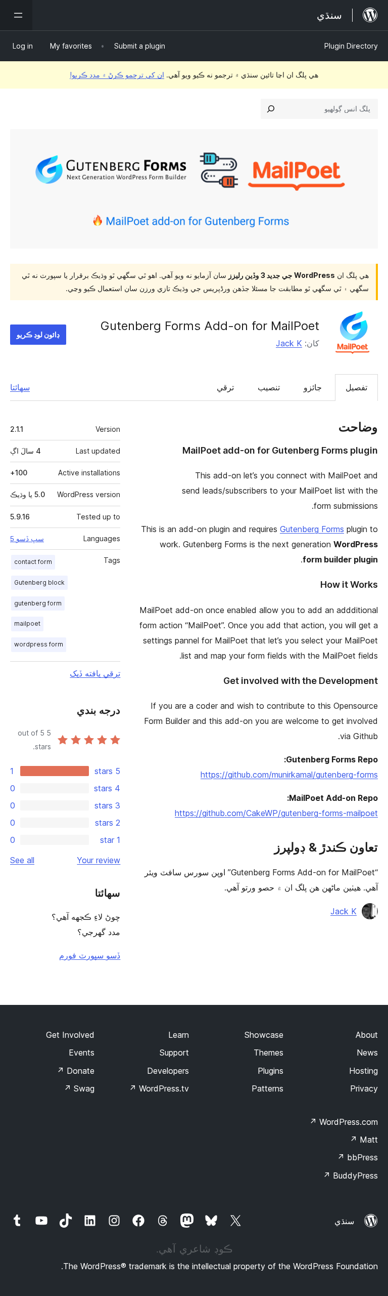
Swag (79, 1088)
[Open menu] (16, 15)
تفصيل (356, 387)
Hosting (363, 1071)
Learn (178, 1035)
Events (81, 1052)
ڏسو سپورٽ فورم (89, 955)
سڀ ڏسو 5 (27, 539)
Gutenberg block (39, 582)
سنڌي (344, 1221)
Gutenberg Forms (312, 529)
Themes (268, 1052)
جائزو (313, 387)
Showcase (264, 1035)
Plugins (270, 1071)
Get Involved (70, 1035)
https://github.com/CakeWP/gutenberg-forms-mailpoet (276, 813)
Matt (364, 1140)
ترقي (225, 387)
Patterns (267, 1088)
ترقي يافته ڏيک (95, 673)
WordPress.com (343, 1122)
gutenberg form (38, 603)
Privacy (364, 1088)
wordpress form (38, 644)
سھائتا (20, 387)
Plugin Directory (351, 46)
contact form (33, 561)
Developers (168, 1071)
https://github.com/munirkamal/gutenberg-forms (289, 775)
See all (22, 860)
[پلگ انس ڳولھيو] (271, 109)
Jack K (289, 343)
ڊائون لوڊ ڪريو (38, 334)
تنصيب (269, 387)
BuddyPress (350, 1175)
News (367, 1052)
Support (174, 1052)
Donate (75, 1071)
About (367, 1035)
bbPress (357, 1157)
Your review (98, 860)
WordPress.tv (159, 1088)
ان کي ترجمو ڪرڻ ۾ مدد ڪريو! (117, 74)
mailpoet (27, 623)
